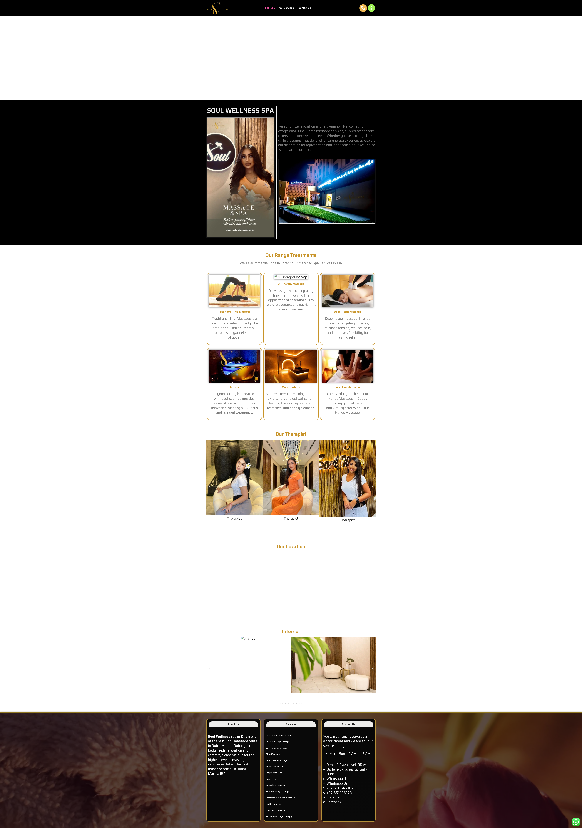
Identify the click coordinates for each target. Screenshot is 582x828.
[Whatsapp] (371, 8)
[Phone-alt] (363, 8)
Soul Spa (270, 8)
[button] (209, 485)
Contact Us (304, 8)
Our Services (286, 8)
